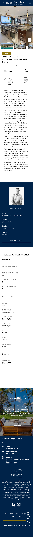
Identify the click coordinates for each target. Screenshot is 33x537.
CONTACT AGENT (16, 240)
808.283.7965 (10, 453)
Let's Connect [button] (16, 425)
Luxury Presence (16, 516)
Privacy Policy (24, 525)
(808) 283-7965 (7, 222)
